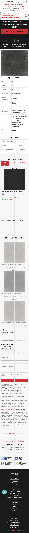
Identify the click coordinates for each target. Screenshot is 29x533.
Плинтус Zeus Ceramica (14, 491)
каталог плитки (5, 409)
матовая (14, 116)
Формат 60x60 (13, 164)
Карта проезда (14, 524)
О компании (14, 502)
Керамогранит (16, 93)
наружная (20, 110)
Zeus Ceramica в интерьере (14, 497)
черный (14, 134)
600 (13, 82)
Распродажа (14, 495)
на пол (22, 409)
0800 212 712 (10, 2)
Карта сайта (14, 513)
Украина (14, 98)
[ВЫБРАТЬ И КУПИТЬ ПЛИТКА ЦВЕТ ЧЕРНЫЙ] (14, 208)
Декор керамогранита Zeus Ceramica (14, 487)
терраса (14, 112)
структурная (15, 120)
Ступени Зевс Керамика (14, 489)
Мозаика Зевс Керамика (14, 486)
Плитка (14, 103)
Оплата (15, 506)
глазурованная (21, 116)
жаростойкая (15, 124)
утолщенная (15, 126)
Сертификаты (14, 510)
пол (24, 110)
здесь (8, 425)
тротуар (14, 110)
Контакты (14, 512)
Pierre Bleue (25, 16)
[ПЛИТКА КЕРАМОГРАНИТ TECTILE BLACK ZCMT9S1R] (14, 179)
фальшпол (24, 112)
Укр (28, 18)
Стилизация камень (22, 164)
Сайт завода (14, 515)
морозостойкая (16, 122)
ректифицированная (18, 118)
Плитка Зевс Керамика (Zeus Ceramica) (14, 484)
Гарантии (14, 508)
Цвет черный (5, 164)
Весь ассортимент (0, 17)
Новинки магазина (14, 493)
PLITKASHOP (15, 478)
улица (18, 112)
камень (14, 130)
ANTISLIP (22, 124)
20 (12, 89)
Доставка (14, 504)
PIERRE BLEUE (16, 107)
